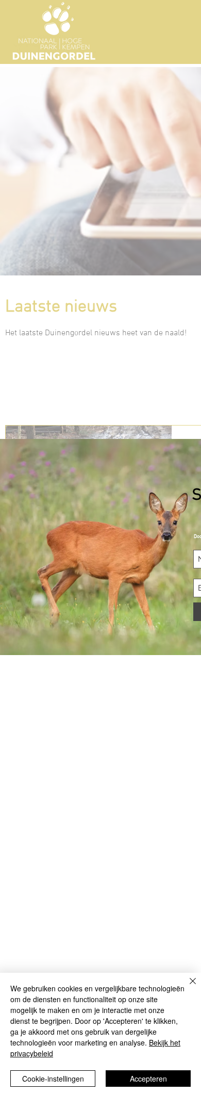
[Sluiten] (186, 987)
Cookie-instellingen (53, 1078)
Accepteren (148, 1078)
